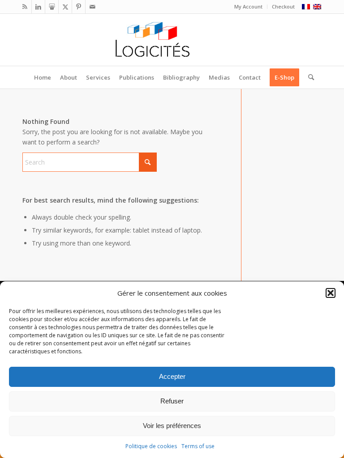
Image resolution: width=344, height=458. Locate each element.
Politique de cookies (151, 446)
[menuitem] (248, 6)
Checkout (283, 6)
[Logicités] (172, 40)
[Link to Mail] (92, 6)
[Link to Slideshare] (51, 6)
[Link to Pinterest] (78, 6)
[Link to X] (65, 6)
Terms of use (198, 446)
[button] (330, 292)
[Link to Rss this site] (24, 6)
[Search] (309, 77)
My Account (248, 6)
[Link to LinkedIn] (38, 6)
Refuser (172, 401)
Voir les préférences (172, 425)
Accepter (172, 376)
